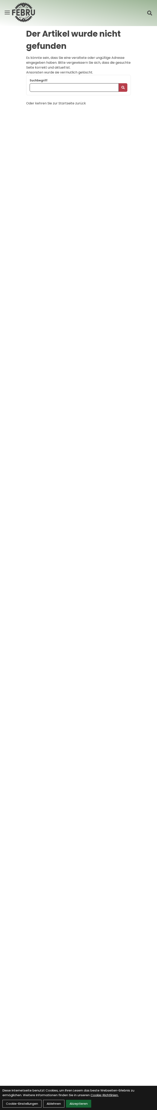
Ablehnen (54, 1103)
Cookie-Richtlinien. (105, 1095)
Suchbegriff (38, 80)
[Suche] (150, 13)
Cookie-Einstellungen (22, 1103)
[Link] (7, 12)
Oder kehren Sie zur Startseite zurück (56, 103)
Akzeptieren (79, 1103)
